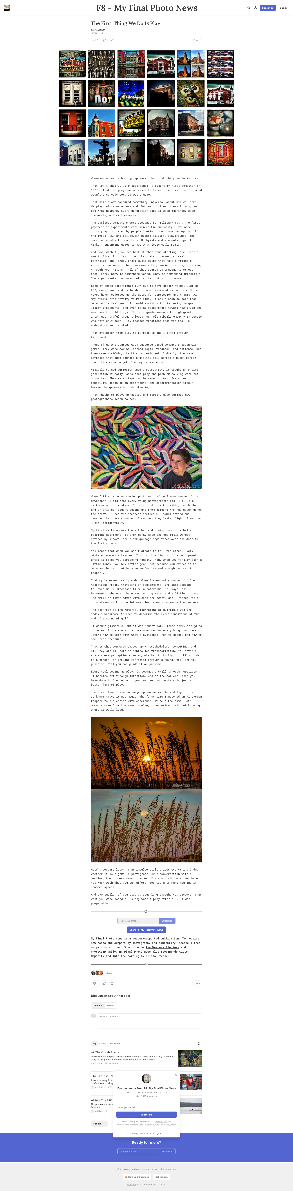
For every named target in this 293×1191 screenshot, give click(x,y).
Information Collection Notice (145, 1124)
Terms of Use (161, 1121)
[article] (146, 1059)
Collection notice (167, 1169)
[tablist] (104, 1005)
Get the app (161, 1176)
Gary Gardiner (98, 30)
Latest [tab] (102, 1043)
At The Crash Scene (105, 1052)
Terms (154, 1169)
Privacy (145, 1169)
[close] (175, 1074)
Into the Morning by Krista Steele (140, 956)
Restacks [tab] (111, 1005)
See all (97, 1123)
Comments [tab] (98, 1005)
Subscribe (267, 7)
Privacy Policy (169, 1124)
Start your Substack (138, 1176)
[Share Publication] (255, 8)
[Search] (249, 8)
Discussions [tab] (114, 1043)
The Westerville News (162, 947)
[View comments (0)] (105, 40)
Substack (131, 1184)
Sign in (284, 7)
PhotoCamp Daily (103, 951)
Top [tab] (94, 1043)
